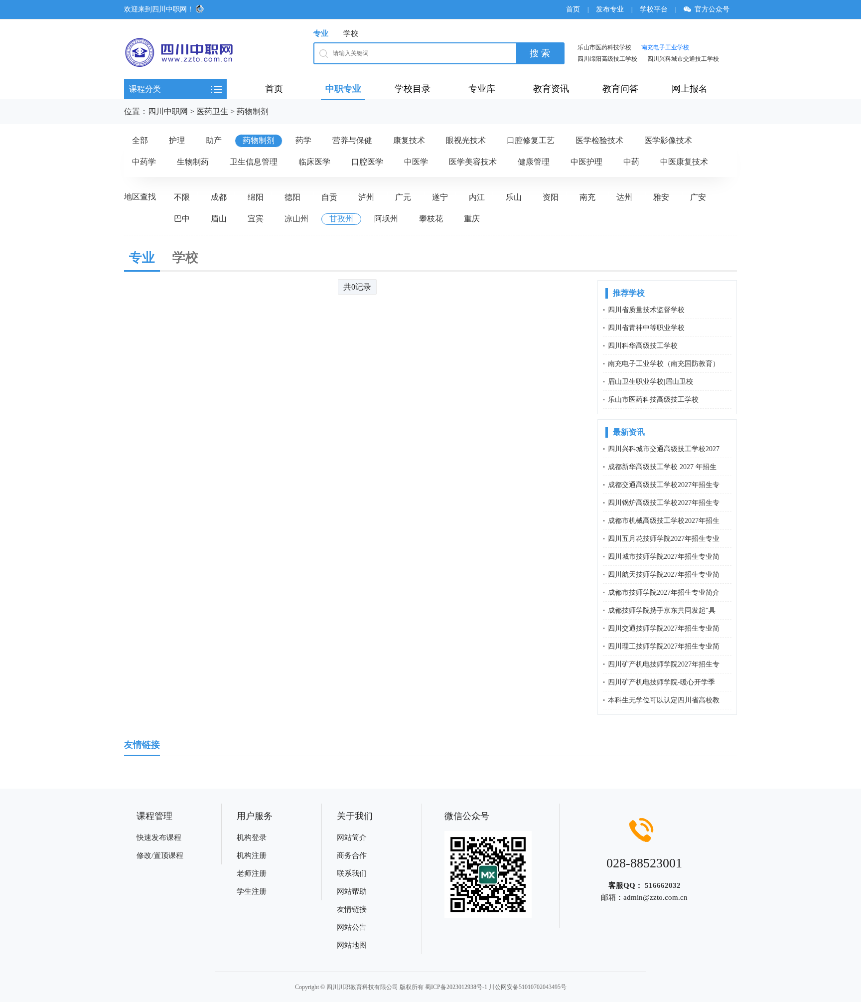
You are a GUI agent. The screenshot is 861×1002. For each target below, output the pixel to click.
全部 (140, 140)
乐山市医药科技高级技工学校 (653, 399)
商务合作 (352, 855)
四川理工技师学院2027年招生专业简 (663, 646)
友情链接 (352, 909)
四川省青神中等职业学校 (646, 328)
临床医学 (314, 162)
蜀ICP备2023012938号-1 (456, 987)
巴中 (182, 218)
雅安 (661, 197)
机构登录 (252, 837)
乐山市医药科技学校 (604, 47)
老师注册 (252, 873)
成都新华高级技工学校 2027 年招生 (662, 467)
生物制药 (193, 162)
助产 (214, 140)
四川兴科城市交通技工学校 (683, 58)
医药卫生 (212, 111)
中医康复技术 (684, 162)
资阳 (551, 197)
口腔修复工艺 (531, 140)
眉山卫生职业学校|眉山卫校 (650, 381)
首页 (573, 9)
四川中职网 (168, 111)
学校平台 (654, 9)
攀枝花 (431, 218)
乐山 (514, 197)
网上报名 (690, 89)
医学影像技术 (668, 140)
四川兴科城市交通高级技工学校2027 (663, 449)
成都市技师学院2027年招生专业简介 (663, 592)
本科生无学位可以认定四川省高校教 (663, 700)
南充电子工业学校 (665, 47)
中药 (631, 162)
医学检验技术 (599, 140)
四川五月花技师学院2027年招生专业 (663, 538)
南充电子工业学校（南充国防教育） (663, 363)
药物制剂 (253, 111)
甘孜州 (341, 218)
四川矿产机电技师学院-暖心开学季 (661, 682)
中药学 (144, 162)
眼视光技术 (466, 140)
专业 (320, 33)
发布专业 (610, 9)
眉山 (219, 218)
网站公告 (352, 927)
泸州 (366, 197)
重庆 (472, 218)
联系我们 (352, 873)
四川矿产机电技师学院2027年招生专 (663, 664)
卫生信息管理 (254, 162)
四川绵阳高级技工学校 (607, 58)
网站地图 (352, 945)
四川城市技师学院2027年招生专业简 (663, 556)
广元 (403, 197)
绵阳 (256, 197)
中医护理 (586, 162)
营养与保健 (352, 140)
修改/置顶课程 (160, 855)
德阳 (292, 197)
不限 (182, 197)
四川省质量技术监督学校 (646, 310)
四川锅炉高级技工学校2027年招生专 (663, 502)
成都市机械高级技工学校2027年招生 (663, 520)
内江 (477, 197)
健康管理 (534, 162)
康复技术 (409, 140)
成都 (219, 197)
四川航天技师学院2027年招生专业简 (663, 574)
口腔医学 (367, 162)
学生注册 (252, 891)
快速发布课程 (159, 837)
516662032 (663, 885)
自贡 (329, 197)
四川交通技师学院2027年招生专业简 (663, 628)
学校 (350, 33)
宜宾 (256, 218)
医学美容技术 (473, 162)
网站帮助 (352, 891)
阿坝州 (386, 218)
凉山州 (296, 218)
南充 (587, 197)
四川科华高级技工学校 (643, 345)
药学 (303, 140)
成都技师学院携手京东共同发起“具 (662, 610)
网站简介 (352, 837)
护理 (177, 140)
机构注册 (252, 855)
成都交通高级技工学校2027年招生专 (663, 485)
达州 (624, 197)
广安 (698, 197)
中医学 (416, 162)
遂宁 (440, 197)
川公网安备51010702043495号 (528, 987)
